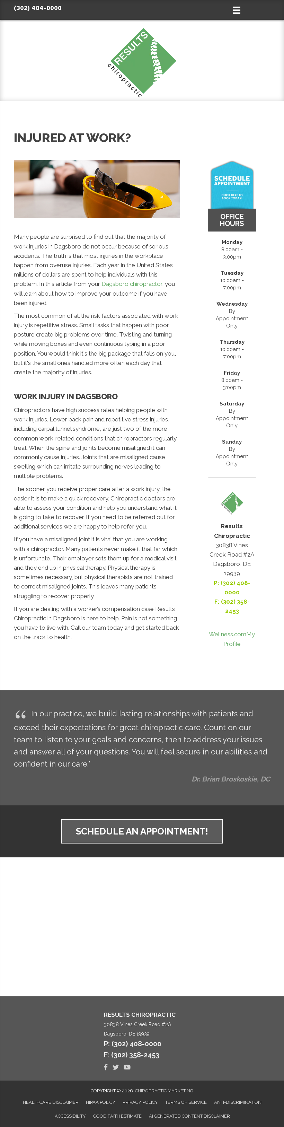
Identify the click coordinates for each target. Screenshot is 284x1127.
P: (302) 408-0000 (132, 1044)
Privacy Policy (140, 1102)
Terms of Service (186, 1102)
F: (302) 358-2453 (131, 1055)
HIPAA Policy (100, 1102)
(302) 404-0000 (38, 8)
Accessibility (70, 1116)
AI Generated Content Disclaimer (189, 1116)
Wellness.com (227, 634)
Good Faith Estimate (117, 1116)
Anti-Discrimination (237, 1102)
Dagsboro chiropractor (131, 283)
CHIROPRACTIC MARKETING (164, 1090)
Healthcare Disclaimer (51, 1102)
